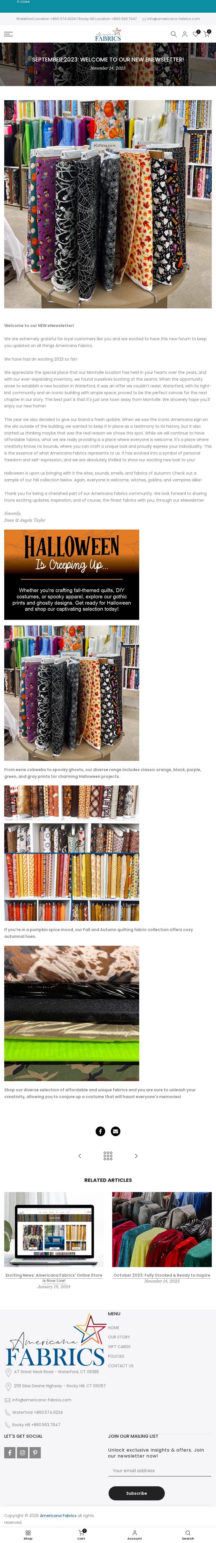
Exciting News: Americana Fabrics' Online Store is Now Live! (54, 1278)
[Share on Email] (115, 1131)
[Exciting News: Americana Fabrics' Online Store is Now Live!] (136, 1156)
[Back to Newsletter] (108, 1156)
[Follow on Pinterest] (35, 1452)
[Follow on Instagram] (22, 1452)
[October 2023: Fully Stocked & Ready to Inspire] (80, 1156)
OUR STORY (119, 1337)
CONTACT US (121, 1366)
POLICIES (116, 1356)
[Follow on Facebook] (9, 1452)
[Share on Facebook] (100, 1131)
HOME (113, 1328)
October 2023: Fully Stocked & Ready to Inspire (162, 1275)
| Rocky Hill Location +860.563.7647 (107, 18)
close (12, 1)
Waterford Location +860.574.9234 (46, 18)
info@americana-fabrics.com (173, 18)
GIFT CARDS (119, 1346)
